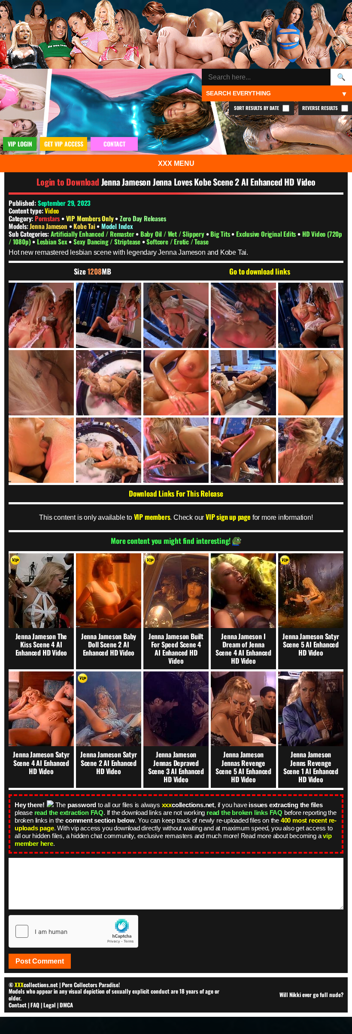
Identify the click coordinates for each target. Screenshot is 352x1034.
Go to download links (259, 271)
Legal (49, 1004)
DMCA (66, 1004)
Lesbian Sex (53, 241)
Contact (18, 1004)
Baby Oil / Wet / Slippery (173, 233)
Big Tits (220, 233)
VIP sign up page (228, 517)
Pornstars (47, 218)
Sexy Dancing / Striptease (107, 241)
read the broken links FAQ (244, 812)
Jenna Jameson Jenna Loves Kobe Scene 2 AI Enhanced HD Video (208, 181)
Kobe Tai (85, 226)
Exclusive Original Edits (266, 233)
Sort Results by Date (257, 107)
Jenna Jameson (49, 226)
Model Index (117, 226)
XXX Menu (176, 163)
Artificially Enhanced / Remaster (93, 233)
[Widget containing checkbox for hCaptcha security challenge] (73, 931)
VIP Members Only (90, 218)
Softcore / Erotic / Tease (177, 241)
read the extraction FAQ (68, 812)
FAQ (34, 1004)
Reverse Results (320, 107)
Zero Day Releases (143, 218)
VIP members (152, 517)
